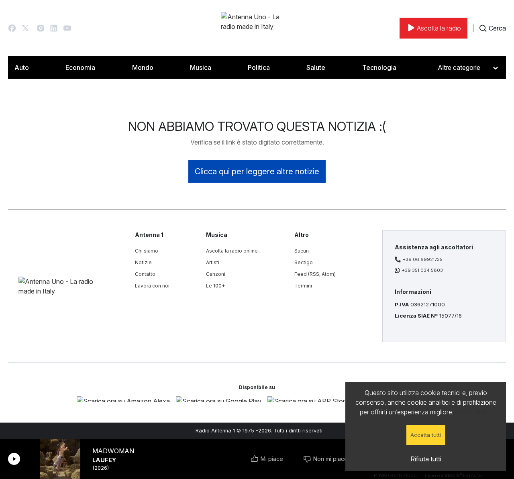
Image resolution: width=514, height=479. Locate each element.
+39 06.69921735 (423, 259)
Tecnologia (379, 67)
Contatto (145, 274)
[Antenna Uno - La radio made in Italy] (257, 28)
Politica (259, 67)
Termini (303, 286)
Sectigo (303, 262)
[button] (12, 28)
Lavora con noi (152, 286)
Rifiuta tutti (425, 459)
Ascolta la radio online (232, 251)
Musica (200, 67)
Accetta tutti (425, 435)
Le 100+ (215, 286)
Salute (315, 67)
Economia (80, 67)
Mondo (142, 67)
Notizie (143, 262)
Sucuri (301, 251)
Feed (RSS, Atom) (315, 274)
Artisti (212, 262)
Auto (21, 67)
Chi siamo (146, 251)
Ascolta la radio (439, 28)
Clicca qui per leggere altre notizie (257, 171)
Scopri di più (472, 412)
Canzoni (215, 274)
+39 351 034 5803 (422, 270)
